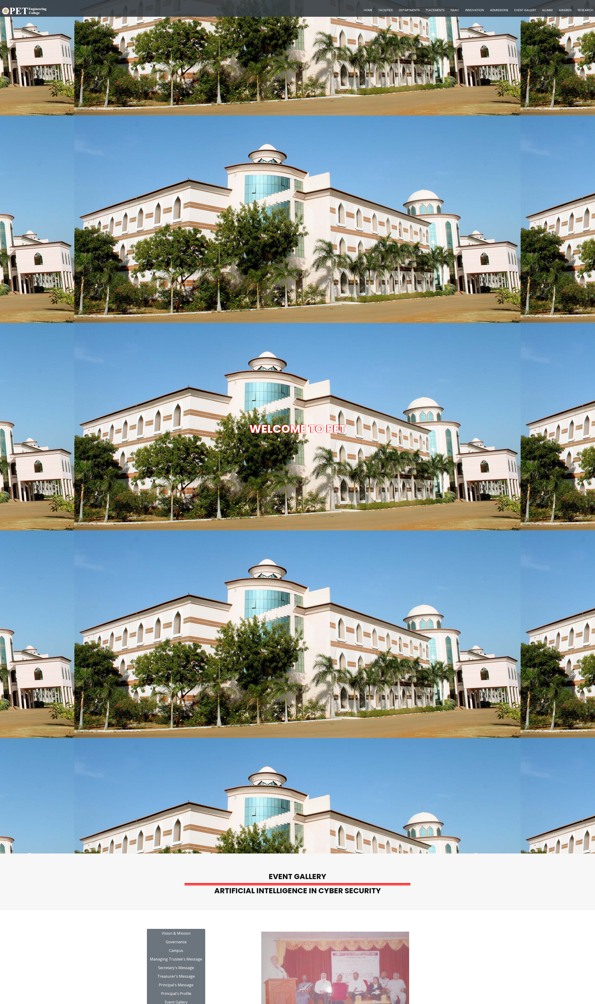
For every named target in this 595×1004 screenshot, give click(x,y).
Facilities (386, 10)
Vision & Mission (176, 933)
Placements (435, 10)
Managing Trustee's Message (176, 959)
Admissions (499, 10)
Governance (176, 941)
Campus (176, 950)
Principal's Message (176, 984)
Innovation (474, 10)
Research (585, 10)
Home (368, 10)
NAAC (455, 10)
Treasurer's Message (176, 976)
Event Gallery (525, 10)
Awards (565, 10)
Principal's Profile (176, 993)
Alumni (547, 10)
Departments (409, 10)
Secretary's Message (176, 967)
